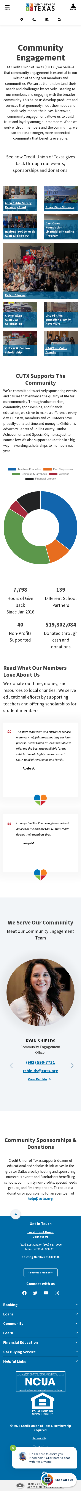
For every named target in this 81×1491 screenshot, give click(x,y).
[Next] (71, 1064)
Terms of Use (40, 1446)
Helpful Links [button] (14, 1361)
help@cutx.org (40, 1198)
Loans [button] (8, 1314)
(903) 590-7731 (40, 1062)
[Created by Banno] (45, 1472)
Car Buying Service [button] (19, 1351)
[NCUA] (40, 1381)
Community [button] (13, 1323)
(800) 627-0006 (52, 1244)
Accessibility (39, 1438)
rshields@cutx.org (40, 1070)
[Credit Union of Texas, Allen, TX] (40, 7)
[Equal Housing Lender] (42, 1403)
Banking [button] (10, 1304)
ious (10, 1064)
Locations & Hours (40, 1232)
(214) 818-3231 (28, 1244)
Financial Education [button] (20, 1342)
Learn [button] (8, 1332)
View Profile (37, 1079)
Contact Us (40, 1236)
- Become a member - (40, 1272)
